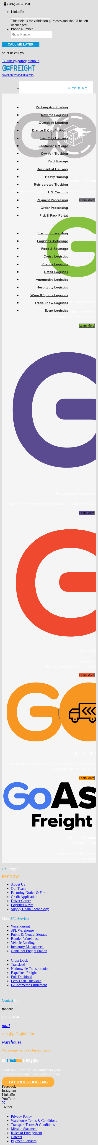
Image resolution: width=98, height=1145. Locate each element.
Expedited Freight (24, 973)
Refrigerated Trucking (51, 184)
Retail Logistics (56, 272)
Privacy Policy (21, 1116)
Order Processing (54, 208)
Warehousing (20, 926)
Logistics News (22, 905)
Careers (16, 1137)
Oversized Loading (53, 123)
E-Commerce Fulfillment (29, 985)
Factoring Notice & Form (29, 893)
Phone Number (22, 29)
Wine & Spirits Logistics (49, 295)
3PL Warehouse (22, 930)
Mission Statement (24, 1129)
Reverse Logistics (54, 115)
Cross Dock (19, 960)
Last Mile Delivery (54, 138)
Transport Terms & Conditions (33, 1125)
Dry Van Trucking (54, 154)
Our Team (18, 888)
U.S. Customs (58, 192)
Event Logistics (56, 310)
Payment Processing (52, 200)
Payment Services (23, 1141)
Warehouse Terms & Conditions (34, 1120)
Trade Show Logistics (51, 303)
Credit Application (24, 897)
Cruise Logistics (56, 256)
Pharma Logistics (54, 264)
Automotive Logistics (52, 280)
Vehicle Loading (23, 943)
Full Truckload (21, 977)
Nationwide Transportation (30, 969)
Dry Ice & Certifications (50, 130)
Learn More (86, 200)
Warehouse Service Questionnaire (26, 1050)
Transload (18, 964)
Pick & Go (78, 88)
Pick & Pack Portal (53, 215)
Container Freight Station (29, 951)
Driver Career (21, 901)
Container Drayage (53, 146)
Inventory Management (27, 947)
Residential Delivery (52, 169)
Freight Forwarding (53, 233)
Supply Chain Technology (30, 909)
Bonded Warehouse (25, 938)
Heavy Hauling (56, 177)
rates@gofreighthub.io (18, 1034)
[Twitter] (3, 1103)
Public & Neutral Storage (29, 934)
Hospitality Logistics (52, 287)
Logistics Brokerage (52, 241)
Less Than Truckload (26, 981)
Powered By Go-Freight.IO (18, 75)
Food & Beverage (54, 249)
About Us (18, 884)
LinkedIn (17, 12)
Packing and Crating (52, 107)
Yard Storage (58, 161)
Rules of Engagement (26, 1133)
